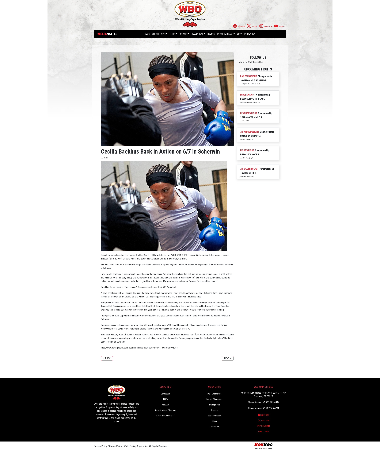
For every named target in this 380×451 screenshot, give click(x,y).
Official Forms (159, 34)
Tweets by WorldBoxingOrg (250, 62)
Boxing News (214, 405)
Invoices (184, 34)
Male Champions (214, 394)
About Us (165, 405)
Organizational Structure (165, 410)
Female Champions (214, 399)
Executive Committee (165, 416)
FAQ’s (165, 399)
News (147, 34)
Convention (214, 426)
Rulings (211, 34)
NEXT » (227, 358)
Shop (239, 34)
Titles (173, 34)
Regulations (197, 34)
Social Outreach (225, 34)
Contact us (165, 394)
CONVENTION (249, 34)
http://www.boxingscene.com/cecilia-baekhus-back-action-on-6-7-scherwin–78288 (139, 347)
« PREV (106, 358)
